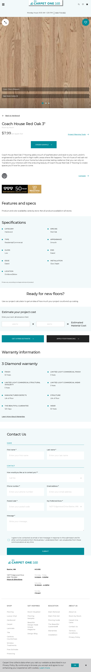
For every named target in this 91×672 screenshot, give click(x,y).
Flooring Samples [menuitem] (31, 617)
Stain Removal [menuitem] (54, 612)
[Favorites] (83, 4)
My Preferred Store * (55, 501)
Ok (75, 665)
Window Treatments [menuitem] (11, 644)
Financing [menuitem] (11, 654)
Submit (45, 551)
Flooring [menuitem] (10, 612)
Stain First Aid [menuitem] (53, 616)
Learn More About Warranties (13, 417)
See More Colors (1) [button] (10, 96)
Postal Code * (12, 501)
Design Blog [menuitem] (32, 634)
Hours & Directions (14, 580)
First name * (11, 450)
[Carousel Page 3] (48, 103)
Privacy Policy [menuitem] (74, 637)
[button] (79, 4)
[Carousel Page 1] (43, 103)
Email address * (53, 486)
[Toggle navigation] (3, 4)
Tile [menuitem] (8, 632)
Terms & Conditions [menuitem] (73, 632)
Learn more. (44, 668)
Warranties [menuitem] (52, 631)
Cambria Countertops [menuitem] (12, 638)
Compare (82, 176)
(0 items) (87, 4)
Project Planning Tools (77, 134)
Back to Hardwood (12, 116)
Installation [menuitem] (52, 635)
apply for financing (66, 339)
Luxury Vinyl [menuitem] (12, 616)
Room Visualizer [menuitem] (34, 612)
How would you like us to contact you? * (22, 472)
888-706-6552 (60, 13)
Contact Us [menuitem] (73, 627)
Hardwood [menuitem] (11, 620)
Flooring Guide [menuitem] (54, 620)
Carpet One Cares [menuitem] (73, 621)
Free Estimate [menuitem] (12, 650)
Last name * (51, 450)
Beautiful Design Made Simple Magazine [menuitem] (33, 625)
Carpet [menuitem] (9, 624)
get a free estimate (21, 339)
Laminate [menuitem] (10, 628)
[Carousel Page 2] (45, 103)
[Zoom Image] (5, 22)
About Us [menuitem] (72, 612)
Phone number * (13, 486)
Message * (11, 516)
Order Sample (42, 145)
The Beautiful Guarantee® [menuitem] (53, 625)
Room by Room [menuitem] (75, 616)
